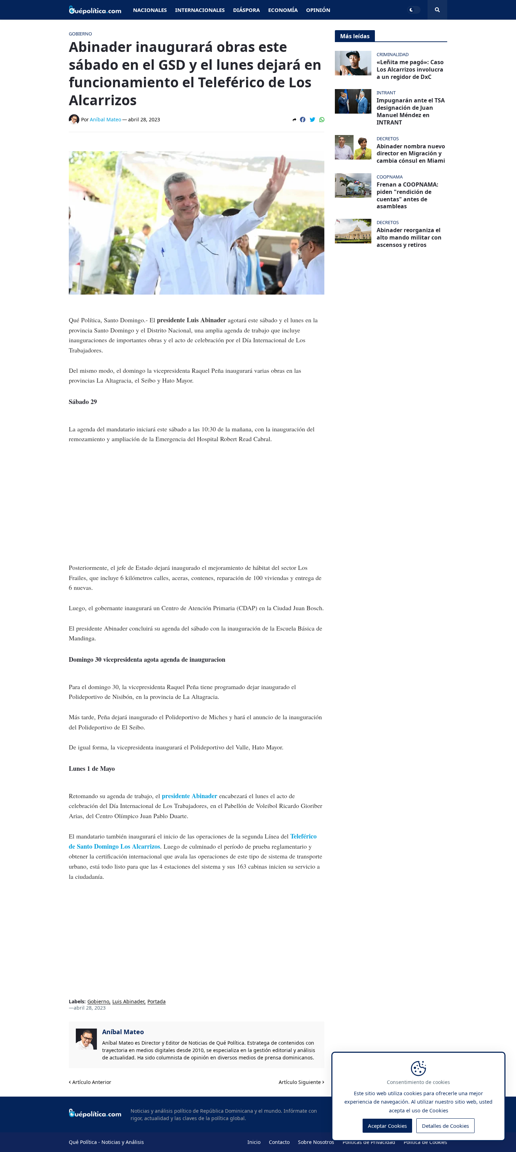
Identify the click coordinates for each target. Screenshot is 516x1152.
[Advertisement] (196, 503)
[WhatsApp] (321, 119)
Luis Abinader (128, 1001)
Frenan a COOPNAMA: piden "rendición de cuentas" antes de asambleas (407, 195)
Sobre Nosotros (316, 1142)
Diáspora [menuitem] (246, 9)
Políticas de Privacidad (369, 1142)
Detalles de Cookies (445, 1126)
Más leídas (355, 36)
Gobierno (98, 1001)
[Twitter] (312, 119)
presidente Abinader (189, 795)
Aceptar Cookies (387, 1126)
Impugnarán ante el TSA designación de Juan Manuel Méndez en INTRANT (411, 111)
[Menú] (437, 10)
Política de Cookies (425, 1142)
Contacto (279, 1142)
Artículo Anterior (91, 1082)
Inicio (253, 1142)
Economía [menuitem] (283, 9)
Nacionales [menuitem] (150, 9)
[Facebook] (302, 119)
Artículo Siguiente (300, 1082)
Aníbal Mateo (123, 1032)
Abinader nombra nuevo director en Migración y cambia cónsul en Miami (411, 153)
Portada (156, 1001)
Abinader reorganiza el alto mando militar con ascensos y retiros (409, 237)
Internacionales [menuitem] (200, 9)
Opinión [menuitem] (318, 9)
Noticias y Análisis (122, 1142)
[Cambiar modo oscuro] (414, 10)
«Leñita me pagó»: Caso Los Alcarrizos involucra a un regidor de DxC (410, 69)
